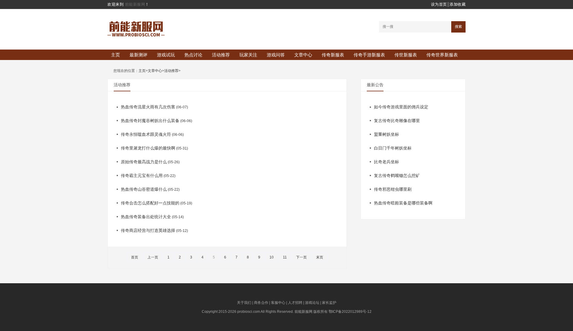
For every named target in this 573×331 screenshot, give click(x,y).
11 (285, 257)
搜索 (458, 26)
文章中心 (303, 54)
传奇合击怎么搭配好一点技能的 (150, 203)
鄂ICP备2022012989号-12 (350, 312)
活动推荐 (221, 54)
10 (271, 257)
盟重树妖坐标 (386, 134)
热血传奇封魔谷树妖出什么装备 (150, 120)
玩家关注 (248, 54)
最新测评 (138, 54)
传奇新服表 (333, 54)
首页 (134, 257)
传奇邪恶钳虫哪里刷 (393, 189)
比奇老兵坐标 (386, 161)
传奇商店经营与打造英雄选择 (148, 230)
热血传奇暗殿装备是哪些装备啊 (403, 203)
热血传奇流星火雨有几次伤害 (148, 106)
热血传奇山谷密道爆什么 (144, 189)
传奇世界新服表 (442, 54)
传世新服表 (406, 54)
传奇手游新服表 (369, 54)
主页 (115, 54)
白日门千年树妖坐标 (393, 148)
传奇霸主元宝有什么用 (142, 175)
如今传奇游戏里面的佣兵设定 (401, 106)
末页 (319, 257)
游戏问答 (276, 54)
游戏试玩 (166, 54)
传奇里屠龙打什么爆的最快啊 (148, 148)
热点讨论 (193, 54)
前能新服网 (135, 4)
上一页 (152, 257)
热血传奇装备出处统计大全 (146, 216)
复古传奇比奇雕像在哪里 (397, 120)
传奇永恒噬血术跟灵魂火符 (146, 134)
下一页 (301, 257)
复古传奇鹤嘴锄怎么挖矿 (397, 175)
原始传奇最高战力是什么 (144, 161)
